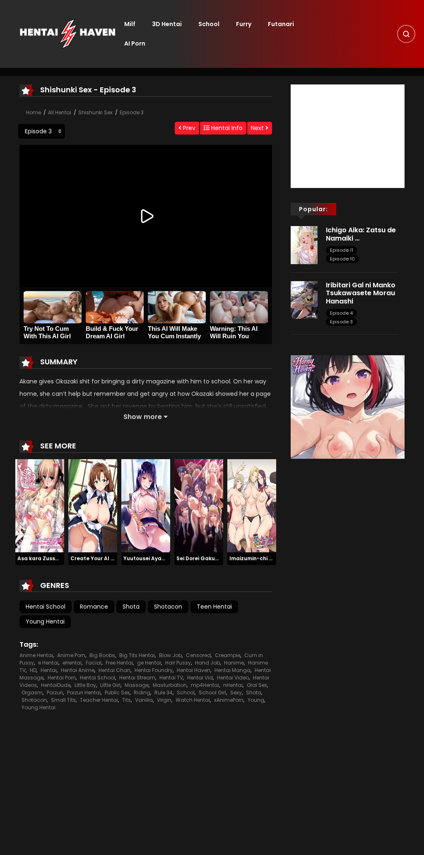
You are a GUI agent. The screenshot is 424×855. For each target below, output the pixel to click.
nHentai (233, 685)
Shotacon (168, 606)
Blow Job (170, 655)
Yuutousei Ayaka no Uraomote (163, 558)
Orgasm (32, 692)
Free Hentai (119, 662)
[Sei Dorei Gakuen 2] (198, 505)
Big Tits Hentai (137, 655)
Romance (94, 606)
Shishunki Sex (95, 112)
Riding (142, 692)
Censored (198, 655)
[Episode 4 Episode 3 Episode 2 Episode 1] (41, 131)
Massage (137, 685)
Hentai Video (233, 677)
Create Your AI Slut (95, 558)
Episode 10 (342, 258)
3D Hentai (167, 24)
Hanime (234, 662)
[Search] (406, 34)
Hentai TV (171, 677)
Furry (243, 24)
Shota (131, 606)
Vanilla (144, 699)
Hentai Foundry (154, 670)
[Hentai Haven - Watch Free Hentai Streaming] (67, 33)
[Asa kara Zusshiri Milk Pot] (39, 505)
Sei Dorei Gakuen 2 (201, 558)
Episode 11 (341, 250)
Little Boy (85, 685)
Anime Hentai (36, 655)
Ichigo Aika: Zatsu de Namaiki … (361, 234)
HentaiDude (55, 685)
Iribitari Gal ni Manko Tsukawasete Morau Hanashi (360, 293)
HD (33, 670)
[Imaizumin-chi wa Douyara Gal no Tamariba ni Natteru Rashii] (251, 505)
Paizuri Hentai (84, 692)
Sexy (236, 692)
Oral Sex (257, 685)
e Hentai (48, 662)
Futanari (281, 24)
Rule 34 (163, 692)
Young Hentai (45, 621)
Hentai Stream (137, 677)
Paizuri (55, 692)
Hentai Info (226, 128)
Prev (188, 128)
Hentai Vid (200, 677)
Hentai (49, 670)
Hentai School (45, 606)
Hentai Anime (77, 670)
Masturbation (170, 685)
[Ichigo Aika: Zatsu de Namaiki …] (304, 245)
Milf (129, 24)
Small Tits (63, 699)
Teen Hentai (214, 606)
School (208, 24)
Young (256, 699)
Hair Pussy (178, 662)
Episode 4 (341, 313)
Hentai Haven (193, 670)
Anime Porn (71, 655)
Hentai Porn (62, 677)
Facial (93, 662)
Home (33, 112)
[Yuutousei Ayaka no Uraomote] (145, 505)
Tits (126, 699)
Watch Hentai (193, 699)
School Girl (212, 692)
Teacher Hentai (99, 699)
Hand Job (207, 662)
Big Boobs (102, 655)
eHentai (72, 662)
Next (258, 128)
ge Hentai (149, 662)
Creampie (227, 655)
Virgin (164, 699)
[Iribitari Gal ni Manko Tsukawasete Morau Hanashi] (304, 300)
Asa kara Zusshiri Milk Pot (51, 558)
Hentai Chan (114, 670)
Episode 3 (132, 112)
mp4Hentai (205, 685)
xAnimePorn (228, 699)
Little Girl (110, 685)
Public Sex (117, 692)
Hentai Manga (232, 670)
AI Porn (134, 43)
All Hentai (59, 112)
